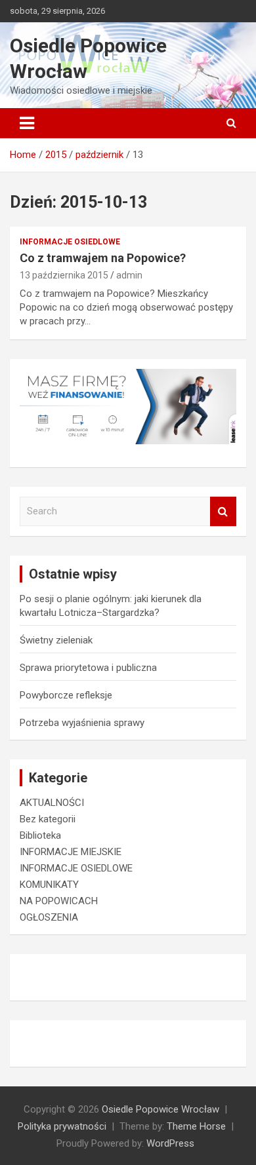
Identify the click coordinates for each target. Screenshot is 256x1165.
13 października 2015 (64, 275)
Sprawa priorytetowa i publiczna (88, 668)
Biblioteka (40, 835)
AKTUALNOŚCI (52, 803)
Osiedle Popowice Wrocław (160, 1109)
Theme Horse (196, 1126)
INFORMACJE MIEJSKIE (70, 852)
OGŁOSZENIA (49, 917)
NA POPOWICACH (59, 901)
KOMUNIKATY (49, 884)
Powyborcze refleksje (66, 695)
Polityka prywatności (62, 1126)
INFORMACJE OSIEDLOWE (70, 241)
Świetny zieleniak (56, 640)
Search (223, 511)
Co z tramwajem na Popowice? (103, 258)
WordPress (170, 1143)
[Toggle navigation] (27, 123)
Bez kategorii (47, 819)
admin (129, 275)
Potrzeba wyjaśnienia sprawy (82, 723)
